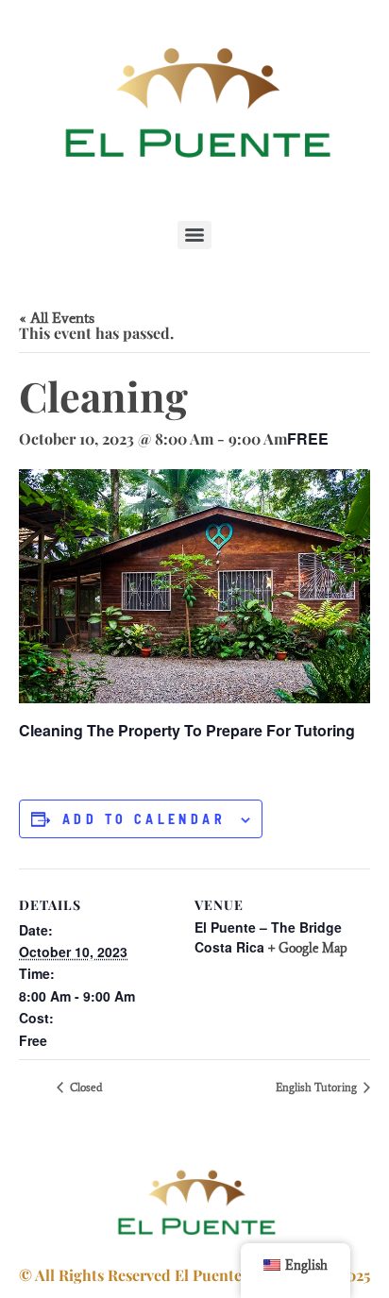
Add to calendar (144, 819)
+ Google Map (307, 948)
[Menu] (194, 235)
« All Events (56, 318)
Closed (85, 1087)
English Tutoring (318, 1087)
